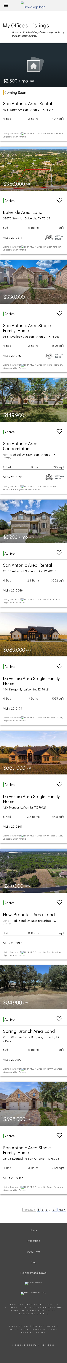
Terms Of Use (19, 1326)
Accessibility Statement (28, 1329)
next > (62, 1209)
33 (54, 1209)
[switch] (59, 198)
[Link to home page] (33, 5)
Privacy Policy (44, 1326)
